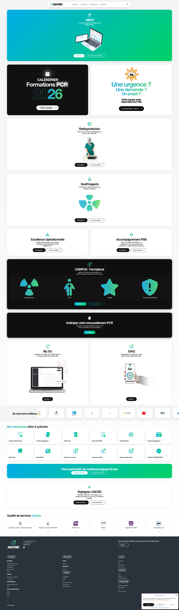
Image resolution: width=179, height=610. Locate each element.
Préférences (171, 604)
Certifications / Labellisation (12, 577)
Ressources (122, 570)
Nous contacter (121, 566)
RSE (8, 586)
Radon (8, 571)
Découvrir (64, 563)
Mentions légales (121, 587)
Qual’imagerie (10, 579)
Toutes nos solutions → (96, 165)
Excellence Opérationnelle (12, 584)
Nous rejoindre (121, 564)
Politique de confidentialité (164, 607)
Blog (119, 574)
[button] (176, 595)
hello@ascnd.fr (26, 544)
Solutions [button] (75, 4)
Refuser (160, 604)
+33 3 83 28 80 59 (27, 543)
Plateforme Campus (67, 586)
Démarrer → (131, 399)
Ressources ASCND (122, 578)
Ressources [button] (93, 4)
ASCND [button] (103, 4)
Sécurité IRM (9, 567)
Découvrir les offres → (81, 502)
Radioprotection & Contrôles (12, 563)
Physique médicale (11, 565)
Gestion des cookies (122, 591)
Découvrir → (47, 399)
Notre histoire (120, 561)
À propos (121, 557)
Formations (66, 572)
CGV (119, 589)
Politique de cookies (154, 607)
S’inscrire (122, 545)
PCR (64, 580)
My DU (8, 594)
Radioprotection (66, 576)
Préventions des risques (67, 582)
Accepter (148, 604)
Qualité (64, 578)
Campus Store (66, 584)
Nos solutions (11, 557)
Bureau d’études (10, 569)
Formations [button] (84, 4)
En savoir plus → (81, 165)
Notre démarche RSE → (97, 502)
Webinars (120, 576)
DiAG (8, 595)
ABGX (8, 592)
